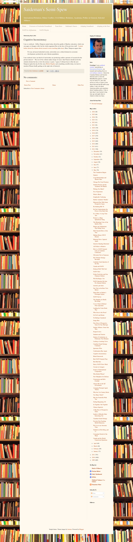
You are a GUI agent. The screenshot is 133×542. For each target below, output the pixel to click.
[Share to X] (54, 71)
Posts (93, 493)
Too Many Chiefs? (98, 395)
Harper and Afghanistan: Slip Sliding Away (100, 227)
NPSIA (94, 477)
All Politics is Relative (99, 246)
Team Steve (58, 26)
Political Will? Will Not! (100, 269)
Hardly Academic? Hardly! (100, 200)
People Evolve (97, 332)
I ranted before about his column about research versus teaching (53, 47)
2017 (93, 136)
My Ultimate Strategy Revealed (99, 258)
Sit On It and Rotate (98, 315)
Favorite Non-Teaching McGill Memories (99, 422)
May (95, 170)
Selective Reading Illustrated (101, 244)
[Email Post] (47, 71)
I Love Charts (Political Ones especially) (99, 304)
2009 (93, 460)
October (96, 157)
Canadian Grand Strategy (100, 418)
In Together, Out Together (100, 404)
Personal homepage (97, 104)
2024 (93, 117)
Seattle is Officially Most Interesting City (100, 415)
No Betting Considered (99, 318)
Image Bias (96, 320)
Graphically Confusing (99, 197)
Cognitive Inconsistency (99, 354)
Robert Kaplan (50, 64)
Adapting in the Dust (103, 26)
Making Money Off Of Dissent (99, 236)
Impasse (95, 175)
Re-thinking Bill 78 (98, 206)
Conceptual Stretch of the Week (100, 435)
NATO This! (96, 272)
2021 (93, 125)
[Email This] (51, 71)
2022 (93, 122)
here (62, 48)
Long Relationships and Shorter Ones (99, 178)
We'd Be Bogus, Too (99, 278)
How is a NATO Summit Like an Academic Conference (100, 250)
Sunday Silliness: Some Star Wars (101, 328)
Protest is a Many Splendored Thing (99, 218)
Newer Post (27, 85)
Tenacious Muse (96, 484)
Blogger (81, 529)
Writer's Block (97, 194)
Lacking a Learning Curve (100, 341)
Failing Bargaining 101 (99, 402)
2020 (93, 128)
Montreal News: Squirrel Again (100, 240)
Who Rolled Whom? (99, 374)
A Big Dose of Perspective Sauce (100, 410)
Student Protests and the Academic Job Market (100, 185)
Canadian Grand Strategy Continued (100, 345)
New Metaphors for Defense (101, 377)
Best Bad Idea (97, 362)
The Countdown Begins (99, 172)
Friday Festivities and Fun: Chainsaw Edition (100, 275)
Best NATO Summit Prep (100, 359)
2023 (93, 120)
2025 (93, 114)
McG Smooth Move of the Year (100, 231)
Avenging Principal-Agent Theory (100, 389)
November (97, 154)
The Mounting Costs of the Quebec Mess (100, 223)
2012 (93, 149)
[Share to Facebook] (56, 71)
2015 (93, 141)
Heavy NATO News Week (100, 364)
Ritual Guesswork (98, 356)
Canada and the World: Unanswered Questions (100, 439)
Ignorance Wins (97, 348)
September (97, 159)
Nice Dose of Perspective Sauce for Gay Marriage (100, 324)
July (95, 165)
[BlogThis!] (53, 71)
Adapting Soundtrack (87, 26)
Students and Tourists (99, 334)
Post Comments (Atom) (37, 88)
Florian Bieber (96, 471)
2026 (93, 112)
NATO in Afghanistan (29, 30)
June (95, 167)
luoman (70, 529)
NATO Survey (97, 297)
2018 (93, 133)
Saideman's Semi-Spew (45, 9)
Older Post (81, 85)
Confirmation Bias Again (100, 351)
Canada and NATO (98, 266)
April (95, 443)
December (97, 151)
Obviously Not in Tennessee (101, 255)
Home (24, 26)
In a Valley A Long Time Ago (100, 214)
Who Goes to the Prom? (100, 312)
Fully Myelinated (97, 474)
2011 (93, 455)
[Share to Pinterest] (58, 71)
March (96, 446)
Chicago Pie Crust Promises (101, 182)
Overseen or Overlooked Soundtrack (40, 26)
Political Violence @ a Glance (98, 481)
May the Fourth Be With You (100, 398)
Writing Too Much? (98, 189)
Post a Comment (30, 81)
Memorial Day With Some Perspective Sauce (100, 203)
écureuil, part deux (98, 285)
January (96, 451)
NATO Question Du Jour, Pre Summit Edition (100, 282)
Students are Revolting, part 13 (101, 430)
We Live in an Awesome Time (100, 426)
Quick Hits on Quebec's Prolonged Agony (99, 293)
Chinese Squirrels (98, 407)
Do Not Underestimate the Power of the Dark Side (100, 210)
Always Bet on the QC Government (99, 384)
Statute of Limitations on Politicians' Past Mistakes (101, 338)
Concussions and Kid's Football (99, 380)
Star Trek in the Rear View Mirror (100, 289)
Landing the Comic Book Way (100, 309)
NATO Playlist (44, 30)
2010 (93, 457)
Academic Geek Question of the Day (101, 263)
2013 (93, 146)
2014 (93, 144)
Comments (95, 497)
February (96, 449)
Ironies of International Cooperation (99, 370)
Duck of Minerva (97, 468)
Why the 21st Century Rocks (101, 392)
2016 (93, 138)
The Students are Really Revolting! (99, 300)
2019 (93, 130)
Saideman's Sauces (71, 26)
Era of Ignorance (98, 192)
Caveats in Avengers (98, 367)
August (96, 162)
